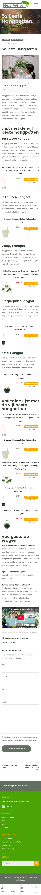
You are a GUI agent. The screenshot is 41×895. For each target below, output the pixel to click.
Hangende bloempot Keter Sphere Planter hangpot (20, 377)
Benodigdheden (17, 40)
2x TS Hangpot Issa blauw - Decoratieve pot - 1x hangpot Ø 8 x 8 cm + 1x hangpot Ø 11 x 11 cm (20, 170)
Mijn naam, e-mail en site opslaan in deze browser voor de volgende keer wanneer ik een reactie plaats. (20, 739)
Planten (13, 891)
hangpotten (6, 643)
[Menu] (36, 5)
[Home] (2, 888)
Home (4, 28)
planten (13, 643)
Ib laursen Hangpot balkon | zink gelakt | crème (20, 221)
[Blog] (22, 888)
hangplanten (24, 639)
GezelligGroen (22, 878)
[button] (36, 887)
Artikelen (15, 28)
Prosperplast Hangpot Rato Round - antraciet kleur (20, 328)
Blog (9, 28)
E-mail (4, 677)
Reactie (4, 702)
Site (3, 689)
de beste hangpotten (12, 639)
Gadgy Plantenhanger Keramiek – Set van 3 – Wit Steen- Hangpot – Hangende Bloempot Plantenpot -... (20, 274)
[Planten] (12, 888)
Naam (4, 664)
